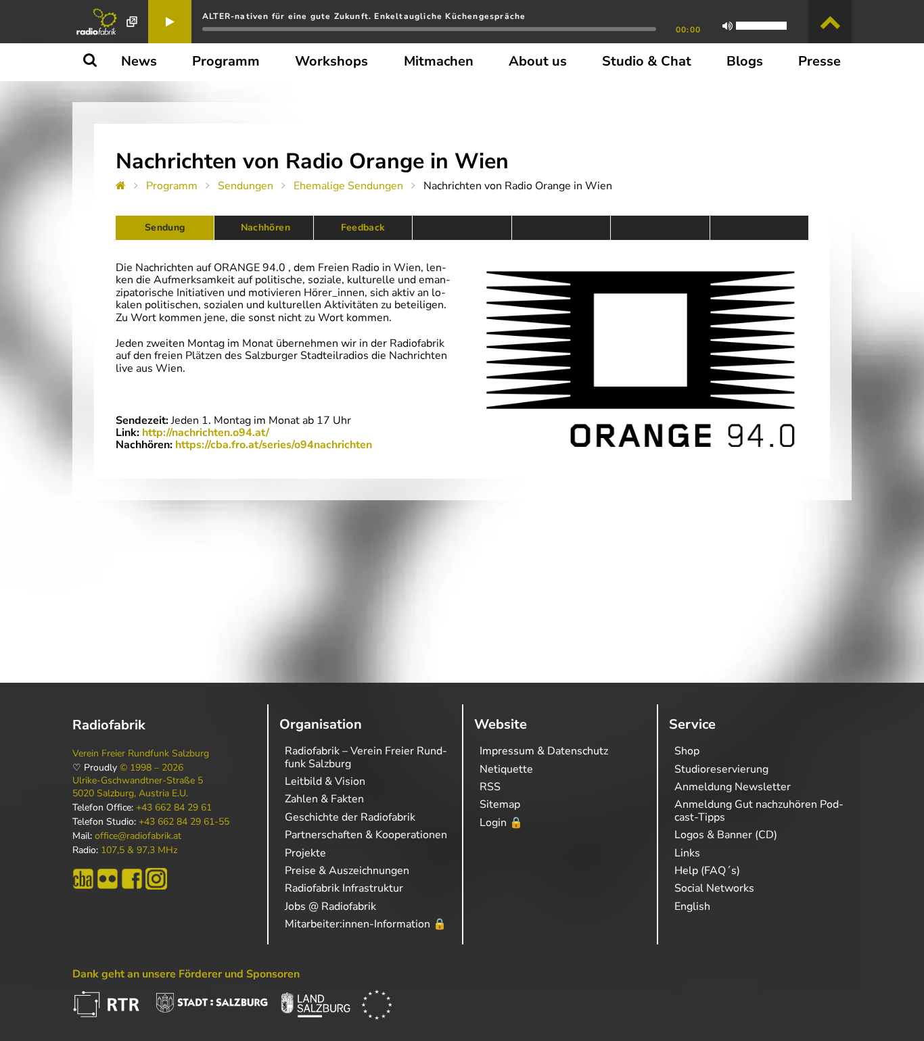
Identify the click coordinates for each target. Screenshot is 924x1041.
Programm (172, 185)
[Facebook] (132, 879)
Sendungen (245, 185)
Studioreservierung (721, 769)
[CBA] (83, 879)
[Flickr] (107, 879)
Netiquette (506, 769)
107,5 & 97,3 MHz (139, 850)
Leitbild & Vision (325, 781)
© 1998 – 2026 (151, 768)
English (692, 906)
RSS (490, 786)
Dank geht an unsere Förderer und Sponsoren (186, 974)
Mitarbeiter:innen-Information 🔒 (365, 924)
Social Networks (714, 888)
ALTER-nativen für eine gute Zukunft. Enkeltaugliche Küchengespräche (364, 16)
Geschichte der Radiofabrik (350, 817)
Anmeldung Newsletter (732, 786)
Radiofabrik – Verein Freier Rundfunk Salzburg (366, 757)
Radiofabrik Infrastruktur (344, 888)
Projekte (305, 853)
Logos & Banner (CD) (725, 834)
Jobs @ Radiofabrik (330, 906)
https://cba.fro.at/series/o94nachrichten (273, 444)
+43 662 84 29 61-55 (184, 822)
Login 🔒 (501, 822)
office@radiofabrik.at (138, 836)
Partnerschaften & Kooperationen (366, 834)
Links (687, 853)
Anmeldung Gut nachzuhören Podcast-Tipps (759, 810)
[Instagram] (156, 879)
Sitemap (500, 804)
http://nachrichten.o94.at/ (205, 432)
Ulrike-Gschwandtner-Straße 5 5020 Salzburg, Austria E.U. (137, 787)
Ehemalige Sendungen (348, 185)
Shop (686, 751)
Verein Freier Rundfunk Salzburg (140, 754)
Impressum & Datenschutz (544, 751)
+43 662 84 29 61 (174, 808)
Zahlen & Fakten (324, 799)
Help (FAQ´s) (707, 870)
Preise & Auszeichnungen (347, 870)
